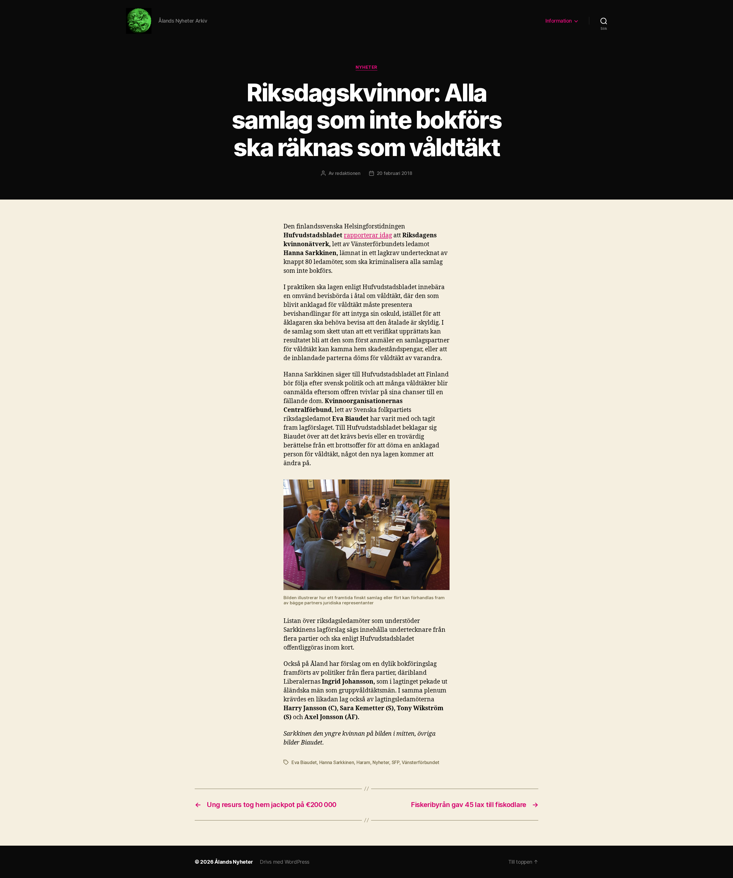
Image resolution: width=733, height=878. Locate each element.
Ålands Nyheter (233, 862)
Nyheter (366, 67)
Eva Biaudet (304, 762)
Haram (363, 762)
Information (558, 21)
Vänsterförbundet (420, 762)
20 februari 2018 (394, 173)
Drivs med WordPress (285, 862)
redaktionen (347, 173)
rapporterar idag (368, 235)
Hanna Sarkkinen (336, 762)
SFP (395, 762)
